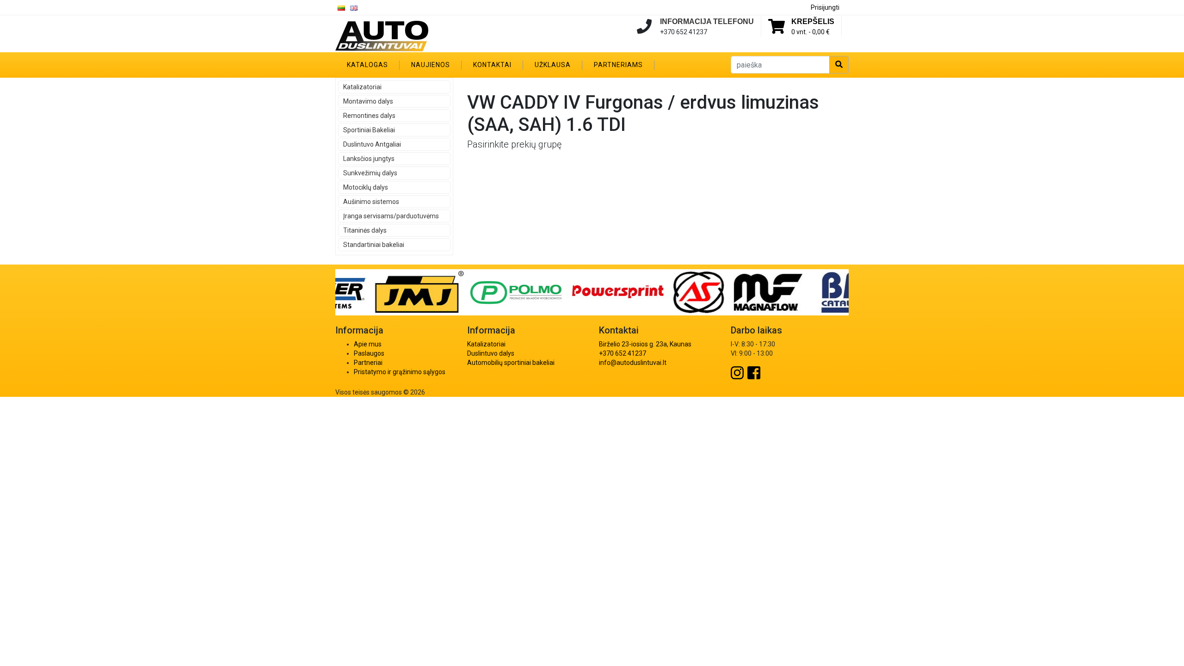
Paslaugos (369, 353)
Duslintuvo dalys (490, 353)
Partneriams (618, 64)
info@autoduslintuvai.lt (632, 362)
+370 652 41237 (622, 353)
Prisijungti (825, 7)
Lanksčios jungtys (369, 158)
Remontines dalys (369, 115)
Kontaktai (492, 64)
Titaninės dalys (365, 230)
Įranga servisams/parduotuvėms (391, 216)
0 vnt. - (810, 32)
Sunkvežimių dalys (370, 173)
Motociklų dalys (365, 187)
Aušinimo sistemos (371, 201)
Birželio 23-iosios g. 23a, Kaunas (645, 344)
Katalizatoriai (362, 87)
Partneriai (368, 362)
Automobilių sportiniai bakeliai (511, 362)
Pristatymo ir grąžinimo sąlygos (399, 372)
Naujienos (430, 64)
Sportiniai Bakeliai (369, 130)
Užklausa (553, 64)
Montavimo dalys (368, 101)
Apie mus (368, 344)
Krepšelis (812, 21)
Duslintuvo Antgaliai (372, 144)
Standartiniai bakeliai (373, 244)
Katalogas (367, 64)
